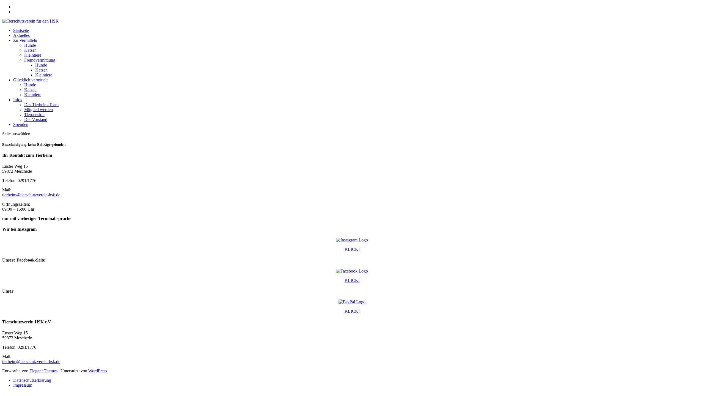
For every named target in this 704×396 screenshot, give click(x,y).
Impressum (22, 385)
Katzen (30, 50)
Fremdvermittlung (39, 60)
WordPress (97, 371)
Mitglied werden (38, 109)
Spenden (20, 124)
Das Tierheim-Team (41, 104)
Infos (17, 99)
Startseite (21, 30)
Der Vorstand (35, 119)
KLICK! (352, 249)
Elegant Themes (43, 371)
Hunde (30, 45)
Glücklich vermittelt (30, 80)
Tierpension (34, 114)
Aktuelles (21, 35)
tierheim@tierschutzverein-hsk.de (31, 195)
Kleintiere (32, 55)
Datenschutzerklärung (32, 380)
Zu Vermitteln (25, 40)
